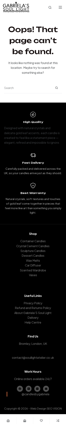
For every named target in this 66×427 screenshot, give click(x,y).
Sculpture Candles (32, 251)
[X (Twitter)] (29, 389)
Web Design (38, 408)
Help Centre (33, 322)
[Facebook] (20, 389)
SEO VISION (54, 408)
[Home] (8, 420)
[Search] (50, 7)
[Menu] (60, 7)
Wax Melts (33, 260)
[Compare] (58, 420)
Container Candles (33, 241)
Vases (33, 275)
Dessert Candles (33, 255)
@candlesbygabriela (35, 394)
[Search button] (56, 87)
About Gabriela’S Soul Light (33, 313)
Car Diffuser (33, 265)
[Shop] (25, 420)
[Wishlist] (41, 420)
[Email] (46, 389)
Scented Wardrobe (33, 270)
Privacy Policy (33, 303)
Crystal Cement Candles (33, 246)
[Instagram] (37, 389)
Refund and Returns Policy (33, 308)
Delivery (32, 317)
